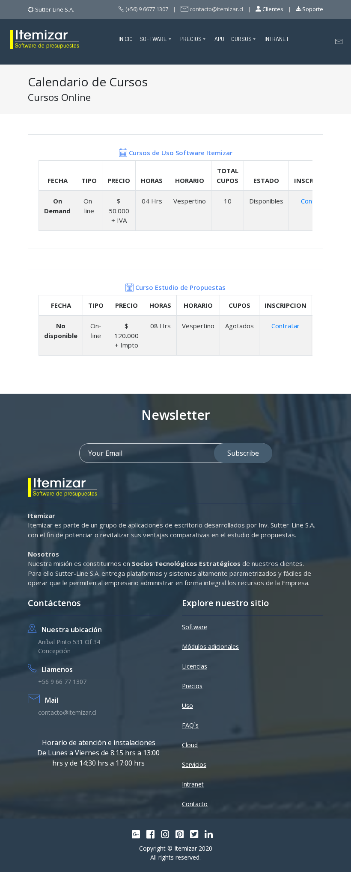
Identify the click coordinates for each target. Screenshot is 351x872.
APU (219, 38)
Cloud (190, 745)
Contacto (195, 804)
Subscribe (243, 453)
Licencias (194, 666)
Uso (187, 705)
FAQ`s (190, 725)
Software (194, 627)
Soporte (312, 9)
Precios (192, 686)
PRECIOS (191, 38)
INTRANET (277, 38)
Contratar (285, 325)
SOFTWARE (153, 38)
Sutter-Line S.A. (54, 9)
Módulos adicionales (210, 646)
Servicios (194, 764)
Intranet (193, 784)
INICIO (126, 38)
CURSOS (241, 38)
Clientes (272, 9)
